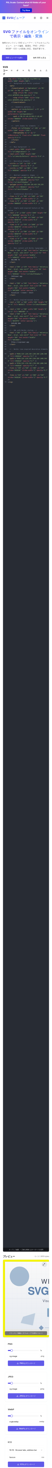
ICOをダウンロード (27, 1464)
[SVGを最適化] (17, 70)
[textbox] (28, 664)
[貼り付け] (34, 70)
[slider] (11, 1350)
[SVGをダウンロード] (40, 70)
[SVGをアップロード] (46, 70)
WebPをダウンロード (27, 1429)
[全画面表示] (44, 1264)
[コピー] (29, 70)
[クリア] (23, 70)
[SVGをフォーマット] (11, 70)
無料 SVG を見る (39, 58)
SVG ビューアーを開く (14, 58)
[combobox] (26, 1450)
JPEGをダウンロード (27, 1396)
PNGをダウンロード (27, 1363)
